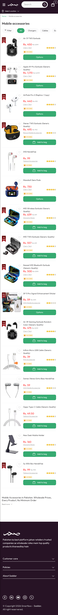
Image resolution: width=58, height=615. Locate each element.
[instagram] (26, 597)
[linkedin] (12, 597)
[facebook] (6, 597)
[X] (32, 597)
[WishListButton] (19, 38)
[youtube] (19, 597)
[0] (53, 4)
